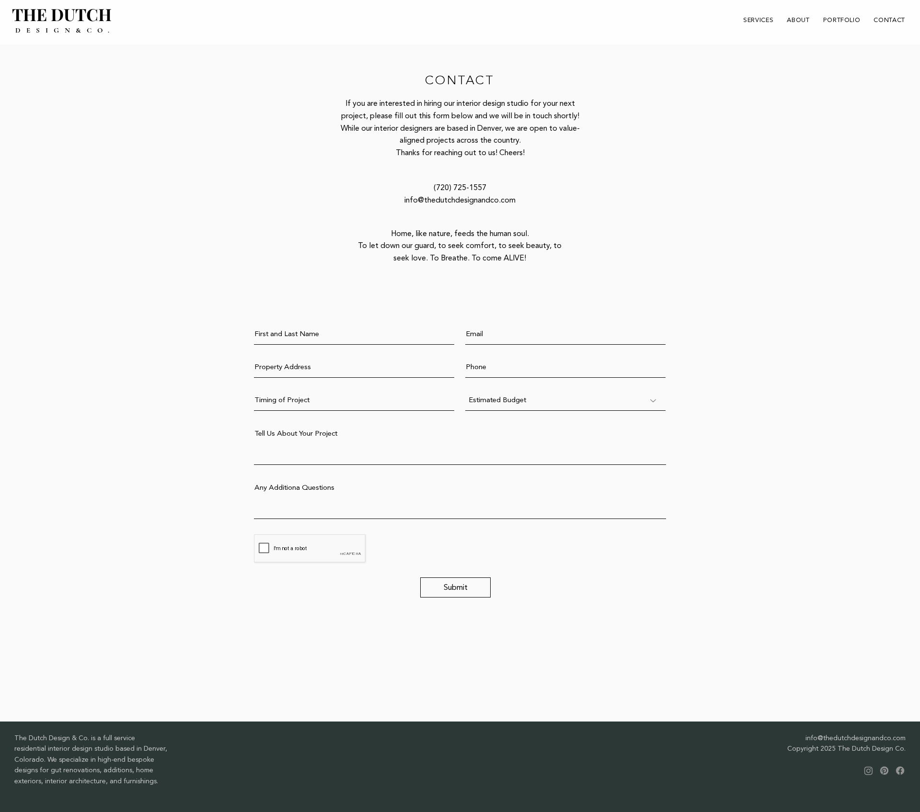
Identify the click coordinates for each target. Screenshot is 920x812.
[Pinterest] (884, 770)
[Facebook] (900, 770)
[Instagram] (868, 770)
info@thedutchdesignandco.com (460, 200)
